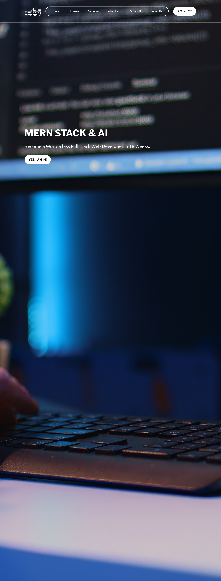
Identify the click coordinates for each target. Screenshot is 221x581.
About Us (157, 11)
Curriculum (93, 11)
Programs (74, 11)
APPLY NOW (185, 11)
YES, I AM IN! (38, 159)
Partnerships (136, 11)
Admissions (113, 11)
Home (56, 11)
